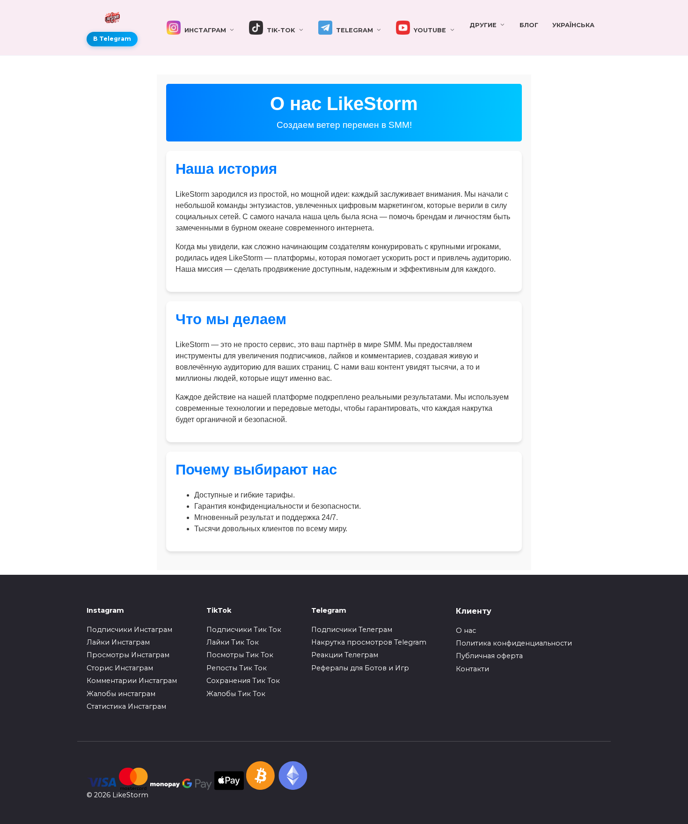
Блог (529, 25)
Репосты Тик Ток (236, 668)
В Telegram (112, 38)
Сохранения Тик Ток (243, 680)
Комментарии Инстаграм (132, 680)
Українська (573, 25)
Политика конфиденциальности (514, 643)
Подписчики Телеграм (351, 629)
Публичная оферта (489, 656)
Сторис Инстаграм (120, 668)
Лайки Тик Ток (232, 642)
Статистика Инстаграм (126, 706)
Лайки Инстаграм (118, 642)
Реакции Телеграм (344, 655)
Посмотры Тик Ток (239, 655)
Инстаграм (203, 30)
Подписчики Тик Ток (243, 629)
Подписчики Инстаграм (129, 629)
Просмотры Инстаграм (128, 655)
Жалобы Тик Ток (235, 694)
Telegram (352, 30)
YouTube (428, 30)
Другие (483, 25)
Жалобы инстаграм (121, 694)
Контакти (472, 669)
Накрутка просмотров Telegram (368, 642)
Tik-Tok (279, 30)
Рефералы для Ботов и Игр (360, 668)
